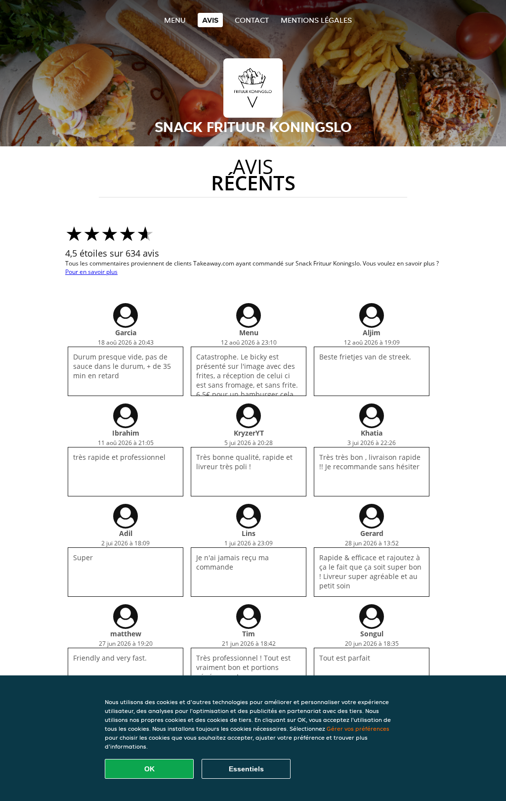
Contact (252, 20)
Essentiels (246, 769)
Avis (210, 20)
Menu (175, 20)
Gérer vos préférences (358, 728)
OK (149, 769)
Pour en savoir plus (91, 271)
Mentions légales (316, 20)
